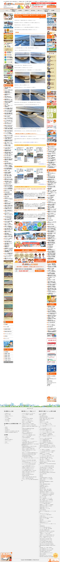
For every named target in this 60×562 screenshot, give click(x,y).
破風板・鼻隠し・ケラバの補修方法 (45, 459)
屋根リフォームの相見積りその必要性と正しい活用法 (52, 266)
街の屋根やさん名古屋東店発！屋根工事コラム (11, 432)
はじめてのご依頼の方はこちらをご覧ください (28, 413)
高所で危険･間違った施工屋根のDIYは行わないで (9, 229)
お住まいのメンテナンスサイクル (44, 513)
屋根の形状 (6, 161)
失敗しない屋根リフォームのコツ (51, 175)
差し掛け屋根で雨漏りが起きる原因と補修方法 (46, 542)
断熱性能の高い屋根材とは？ (7, 246)
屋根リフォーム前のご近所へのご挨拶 (51, 268)
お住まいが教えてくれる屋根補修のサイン (52, 184)
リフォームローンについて (26, 451)
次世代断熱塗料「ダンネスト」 (50, 247)
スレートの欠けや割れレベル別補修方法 (51, 195)
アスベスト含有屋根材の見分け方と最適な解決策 (8, 188)
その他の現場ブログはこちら (42, 220)
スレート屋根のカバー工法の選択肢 (52, 193)
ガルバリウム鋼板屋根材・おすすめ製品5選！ (46, 433)
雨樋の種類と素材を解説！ (26, 475)
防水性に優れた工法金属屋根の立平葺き (8, 150)
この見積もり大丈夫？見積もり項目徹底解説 (51, 273)
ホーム (7, 10)
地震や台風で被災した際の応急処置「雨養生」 (8, 153)
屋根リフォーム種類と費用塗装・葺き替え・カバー (52, 191)
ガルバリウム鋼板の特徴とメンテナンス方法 (8, 224)
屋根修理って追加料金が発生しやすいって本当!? (52, 286)
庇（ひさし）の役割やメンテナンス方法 (8, 239)
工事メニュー (39, 10)
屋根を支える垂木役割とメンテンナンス (8, 231)
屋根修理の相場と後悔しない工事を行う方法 (51, 177)
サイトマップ (7, 338)
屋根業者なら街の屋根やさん (9, 439)
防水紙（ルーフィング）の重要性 (44, 518)
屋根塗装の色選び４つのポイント (51, 245)
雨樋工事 (52, 68)
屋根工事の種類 (51, 53)
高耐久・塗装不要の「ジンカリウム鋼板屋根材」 (46, 499)
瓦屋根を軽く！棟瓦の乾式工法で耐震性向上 (46, 490)
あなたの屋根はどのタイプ (43, 415)
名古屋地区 (6, 351)
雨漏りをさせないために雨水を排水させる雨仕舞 (8, 179)
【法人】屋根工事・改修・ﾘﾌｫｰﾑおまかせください (52, 329)
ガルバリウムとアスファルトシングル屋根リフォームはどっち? (9, 213)
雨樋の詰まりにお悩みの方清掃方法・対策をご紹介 (52, 316)
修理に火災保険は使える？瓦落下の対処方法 (52, 231)
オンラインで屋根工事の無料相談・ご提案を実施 (52, 264)
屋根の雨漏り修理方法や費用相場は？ (8, 234)
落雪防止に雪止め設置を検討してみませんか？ (28, 466)
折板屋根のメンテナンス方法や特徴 (45, 453)
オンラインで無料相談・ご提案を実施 (27, 414)
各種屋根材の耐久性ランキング (44, 522)
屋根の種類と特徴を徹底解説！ (8, 88)
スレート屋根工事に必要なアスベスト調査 (45, 495)
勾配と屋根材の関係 (8, 177)
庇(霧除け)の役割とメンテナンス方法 (8, 145)
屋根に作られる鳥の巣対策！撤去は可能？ (28, 474)
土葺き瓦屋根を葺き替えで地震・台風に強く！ (8, 138)
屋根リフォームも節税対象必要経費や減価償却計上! (52, 331)
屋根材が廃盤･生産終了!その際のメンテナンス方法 (47, 469)
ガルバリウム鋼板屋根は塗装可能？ (52, 153)
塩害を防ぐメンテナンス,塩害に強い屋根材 (9, 203)
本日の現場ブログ (7, 429)
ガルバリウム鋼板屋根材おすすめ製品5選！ (52, 160)
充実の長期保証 (7, 419)
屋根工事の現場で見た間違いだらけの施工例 (51, 242)
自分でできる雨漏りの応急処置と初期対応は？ (52, 252)
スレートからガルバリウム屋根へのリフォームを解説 (52, 149)
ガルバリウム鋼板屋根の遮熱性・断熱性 (52, 155)
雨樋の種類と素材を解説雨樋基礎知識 (8, 251)
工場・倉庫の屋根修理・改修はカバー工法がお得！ (52, 311)
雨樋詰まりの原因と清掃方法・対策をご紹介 (28, 471)
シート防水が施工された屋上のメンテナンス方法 (8, 121)
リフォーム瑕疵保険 (7, 418)
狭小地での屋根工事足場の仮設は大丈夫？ (51, 216)
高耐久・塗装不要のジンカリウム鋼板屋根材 (8, 226)
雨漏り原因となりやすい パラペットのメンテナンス (29, 461)
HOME (15, 13)
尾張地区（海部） (7, 355)
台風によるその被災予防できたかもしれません (52, 226)
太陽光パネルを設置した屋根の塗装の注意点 (52, 204)
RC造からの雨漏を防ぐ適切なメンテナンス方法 (46, 500)
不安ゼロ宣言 (7, 417)
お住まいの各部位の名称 (43, 473)
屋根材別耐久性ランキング (7, 201)
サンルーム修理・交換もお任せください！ (52, 309)
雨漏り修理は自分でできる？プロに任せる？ (8, 97)
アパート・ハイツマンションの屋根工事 (51, 324)
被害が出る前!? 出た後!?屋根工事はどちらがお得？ (52, 275)
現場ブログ (18, 13)
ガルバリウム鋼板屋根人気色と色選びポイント (52, 158)
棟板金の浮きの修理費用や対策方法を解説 (8, 102)
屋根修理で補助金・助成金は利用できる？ (51, 258)
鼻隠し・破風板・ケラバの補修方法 (8, 106)
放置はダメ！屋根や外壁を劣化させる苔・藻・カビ (47, 536)
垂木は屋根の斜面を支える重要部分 (27, 456)
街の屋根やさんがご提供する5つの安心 (14, 10)
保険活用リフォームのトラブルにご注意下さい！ (46, 532)
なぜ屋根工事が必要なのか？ (52, 172)
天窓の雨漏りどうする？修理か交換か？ (8, 244)
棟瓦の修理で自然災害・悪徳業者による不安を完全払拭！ (48, 472)
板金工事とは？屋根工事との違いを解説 (8, 99)
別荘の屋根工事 (50, 326)
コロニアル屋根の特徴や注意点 (51, 198)
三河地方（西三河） (8, 358)
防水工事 (52, 72)
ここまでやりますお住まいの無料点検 (46, 10)
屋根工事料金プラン (25, 417)
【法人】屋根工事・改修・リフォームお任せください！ (30, 441)
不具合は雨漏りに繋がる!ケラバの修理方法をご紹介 (47, 467)
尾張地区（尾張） (7, 353)
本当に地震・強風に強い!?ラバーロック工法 (46, 540)
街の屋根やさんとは (7, 413)
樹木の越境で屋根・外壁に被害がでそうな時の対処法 (52, 289)
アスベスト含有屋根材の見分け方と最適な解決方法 (47, 494)
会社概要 (52, 10)
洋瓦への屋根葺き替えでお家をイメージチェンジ (8, 210)
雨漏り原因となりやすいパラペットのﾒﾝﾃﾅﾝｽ (8, 123)
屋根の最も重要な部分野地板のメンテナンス (8, 194)
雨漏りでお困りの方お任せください (27, 419)
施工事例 (20, 10)
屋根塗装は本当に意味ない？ (7, 94)
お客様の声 (26, 10)
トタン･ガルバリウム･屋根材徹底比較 (8, 216)
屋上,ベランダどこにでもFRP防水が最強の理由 (9, 126)
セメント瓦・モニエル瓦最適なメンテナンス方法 (8, 135)
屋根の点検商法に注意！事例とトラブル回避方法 (52, 282)
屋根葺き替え (53, 56)
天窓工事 (52, 87)
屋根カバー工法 (53, 60)
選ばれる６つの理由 (7, 414)
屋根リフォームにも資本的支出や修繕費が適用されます (30, 452)
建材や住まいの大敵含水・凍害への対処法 (8, 175)
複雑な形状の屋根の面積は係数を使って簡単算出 (46, 481)
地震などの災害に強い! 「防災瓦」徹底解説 (51, 240)
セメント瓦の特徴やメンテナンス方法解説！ (8, 133)
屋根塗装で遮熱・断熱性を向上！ (44, 486)
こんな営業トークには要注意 (51, 278)
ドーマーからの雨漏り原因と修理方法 (8, 241)
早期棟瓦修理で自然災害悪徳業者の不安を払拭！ (8, 140)
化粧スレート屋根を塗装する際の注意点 (51, 207)
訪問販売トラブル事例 (51, 279)
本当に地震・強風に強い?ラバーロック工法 (9, 155)
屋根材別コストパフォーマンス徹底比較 (8, 198)
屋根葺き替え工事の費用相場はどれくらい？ (52, 179)
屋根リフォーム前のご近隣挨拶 (26, 422)
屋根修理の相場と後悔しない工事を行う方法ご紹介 (29, 446)
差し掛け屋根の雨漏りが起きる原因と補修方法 (8, 168)
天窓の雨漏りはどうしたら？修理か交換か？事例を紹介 (47, 461)
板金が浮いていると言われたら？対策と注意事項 (52, 284)
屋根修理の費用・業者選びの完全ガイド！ (8, 92)
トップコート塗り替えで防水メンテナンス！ (8, 256)
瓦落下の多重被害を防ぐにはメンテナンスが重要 (52, 229)
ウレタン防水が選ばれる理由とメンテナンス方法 (8, 118)
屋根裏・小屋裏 (7, 170)
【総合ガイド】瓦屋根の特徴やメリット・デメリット (47, 444)
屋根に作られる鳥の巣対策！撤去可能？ (52, 320)
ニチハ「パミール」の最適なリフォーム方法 (46, 424)
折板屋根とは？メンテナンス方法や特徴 (52, 202)
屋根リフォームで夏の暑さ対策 (26, 436)
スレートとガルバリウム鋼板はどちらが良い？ (52, 146)
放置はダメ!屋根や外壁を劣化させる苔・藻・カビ (9, 206)
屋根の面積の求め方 (8, 157)
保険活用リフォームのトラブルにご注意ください (52, 291)
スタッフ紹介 (7, 326)
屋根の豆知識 (7, 196)
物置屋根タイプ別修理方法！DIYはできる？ (51, 306)
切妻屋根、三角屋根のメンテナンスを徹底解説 (8, 166)
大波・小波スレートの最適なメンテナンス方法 (8, 143)
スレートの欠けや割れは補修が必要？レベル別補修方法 (47, 450)
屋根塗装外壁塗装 (52, 84)
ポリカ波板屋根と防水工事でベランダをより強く (52, 313)
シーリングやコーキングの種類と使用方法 (8, 148)
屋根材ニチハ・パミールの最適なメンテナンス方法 (52, 209)
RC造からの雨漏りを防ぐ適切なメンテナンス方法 (9, 236)
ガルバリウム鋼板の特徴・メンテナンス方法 (46, 498)
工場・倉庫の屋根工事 (51, 322)
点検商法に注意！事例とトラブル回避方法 (28, 423)
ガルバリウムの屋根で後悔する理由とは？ (8, 219)
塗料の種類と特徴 (51, 340)
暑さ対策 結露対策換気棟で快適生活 (8, 172)
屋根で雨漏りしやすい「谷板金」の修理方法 (8, 182)
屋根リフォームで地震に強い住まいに (27, 432)
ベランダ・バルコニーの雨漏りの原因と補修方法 (8, 130)
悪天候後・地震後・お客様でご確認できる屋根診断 (47, 418)
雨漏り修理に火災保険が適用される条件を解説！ (52, 254)
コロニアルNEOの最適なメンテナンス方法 (52, 214)
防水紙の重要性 (7, 192)
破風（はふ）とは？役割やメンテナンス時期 (8, 258)
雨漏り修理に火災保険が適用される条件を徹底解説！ (47, 556)
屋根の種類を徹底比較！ (50, 188)
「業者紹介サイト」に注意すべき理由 (51, 293)
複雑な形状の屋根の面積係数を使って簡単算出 (8, 159)
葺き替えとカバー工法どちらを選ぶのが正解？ (52, 186)
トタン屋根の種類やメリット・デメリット (51, 200)
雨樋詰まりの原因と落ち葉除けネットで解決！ (52, 318)
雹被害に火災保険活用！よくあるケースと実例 (52, 256)
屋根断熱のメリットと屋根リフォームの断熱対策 (8, 248)
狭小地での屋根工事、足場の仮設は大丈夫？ (46, 429)
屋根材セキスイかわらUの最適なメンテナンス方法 (52, 211)
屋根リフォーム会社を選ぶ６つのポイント (52, 222)
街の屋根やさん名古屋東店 (30, 142)
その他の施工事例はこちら (42, 184)
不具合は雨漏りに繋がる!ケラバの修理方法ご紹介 (9, 108)
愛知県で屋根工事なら (8, 331)
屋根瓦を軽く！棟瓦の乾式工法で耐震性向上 (51, 236)
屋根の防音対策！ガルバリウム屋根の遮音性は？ (52, 167)
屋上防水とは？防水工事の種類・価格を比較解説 (8, 128)
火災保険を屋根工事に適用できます (27, 433)
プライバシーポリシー (8, 333)
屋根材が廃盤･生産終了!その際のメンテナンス (8, 208)
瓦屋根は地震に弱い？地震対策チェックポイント (52, 238)
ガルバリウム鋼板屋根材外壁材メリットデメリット (52, 165)
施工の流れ (33, 10)
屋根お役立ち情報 (51, 224)
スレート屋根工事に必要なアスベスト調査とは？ (8, 253)
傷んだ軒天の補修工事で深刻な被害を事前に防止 (8, 113)
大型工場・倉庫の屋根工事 (26, 437)
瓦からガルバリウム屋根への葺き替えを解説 (52, 151)
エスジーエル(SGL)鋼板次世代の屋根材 (8, 221)
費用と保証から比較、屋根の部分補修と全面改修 (52, 182)
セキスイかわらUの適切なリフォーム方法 (45, 423)
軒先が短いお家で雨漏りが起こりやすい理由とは (8, 186)
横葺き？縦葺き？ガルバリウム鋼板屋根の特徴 (52, 162)
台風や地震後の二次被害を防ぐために (52, 233)
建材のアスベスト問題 (8, 190)
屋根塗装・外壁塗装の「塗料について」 (45, 419)
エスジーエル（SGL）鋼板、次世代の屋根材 (46, 528)
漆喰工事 (22, 136)
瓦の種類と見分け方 (8, 183)
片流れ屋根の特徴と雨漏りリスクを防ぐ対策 (8, 163)
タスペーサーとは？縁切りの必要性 (8, 116)
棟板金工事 (53, 79)
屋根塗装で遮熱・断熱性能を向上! (51, 249)
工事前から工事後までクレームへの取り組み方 (52, 271)
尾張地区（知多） (7, 356)
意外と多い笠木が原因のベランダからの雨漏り (8, 111)
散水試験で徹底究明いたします (26, 429)
